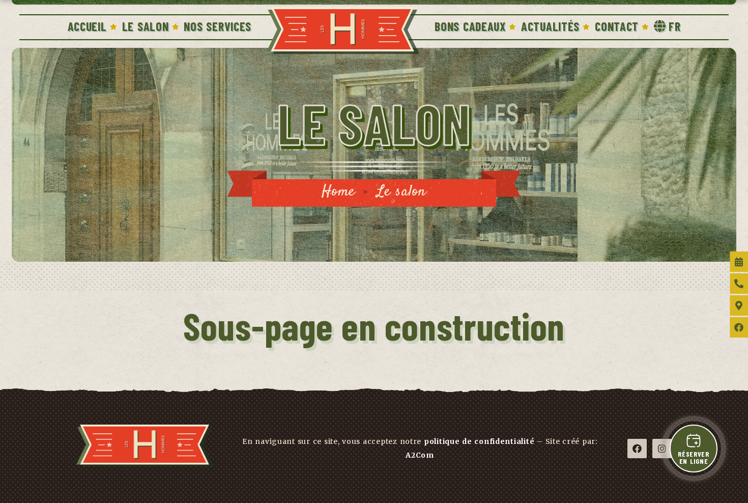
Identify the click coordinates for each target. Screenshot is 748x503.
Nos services (217, 26)
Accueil (87, 26)
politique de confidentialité (479, 441)
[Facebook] (637, 448)
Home (338, 192)
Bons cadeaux (470, 26)
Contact (617, 26)
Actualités (550, 26)
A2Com (420, 455)
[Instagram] (662, 448)
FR (674, 26)
